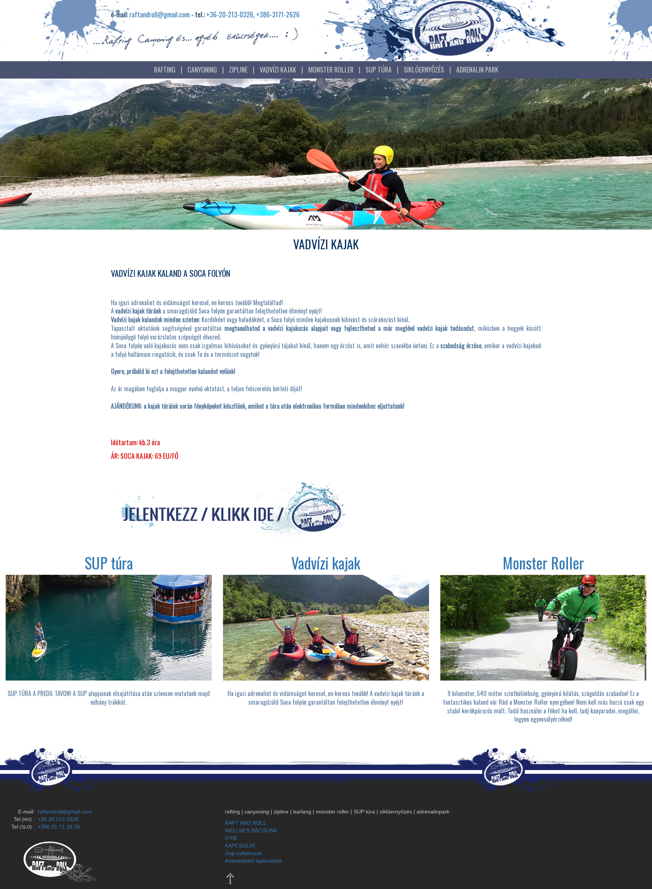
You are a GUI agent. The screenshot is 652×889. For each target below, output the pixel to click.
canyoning (256, 812)
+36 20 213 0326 (57, 819)
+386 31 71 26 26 (58, 827)
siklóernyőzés (396, 812)
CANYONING (202, 69)
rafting (232, 812)
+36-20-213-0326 (229, 14)
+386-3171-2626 (278, 14)
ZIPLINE (238, 69)
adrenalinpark (433, 812)
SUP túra (364, 812)
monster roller (332, 812)
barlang (302, 812)
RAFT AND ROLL (245, 823)
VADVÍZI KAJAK (278, 69)
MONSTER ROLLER (331, 69)
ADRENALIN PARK (477, 69)
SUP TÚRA (379, 69)
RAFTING (164, 69)
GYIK (231, 838)
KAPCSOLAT (240, 846)
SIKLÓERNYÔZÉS (424, 69)
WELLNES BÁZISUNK (251, 830)
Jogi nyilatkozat (243, 853)
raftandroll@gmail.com (159, 14)
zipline (281, 812)
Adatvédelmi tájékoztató (253, 861)
